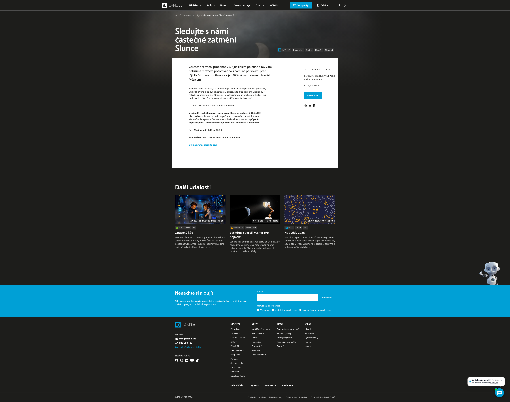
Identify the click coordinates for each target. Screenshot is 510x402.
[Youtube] (192, 360)
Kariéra (308, 346)
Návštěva (194, 5)
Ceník (254, 337)
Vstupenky (235, 354)
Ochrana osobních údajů (296, 397)
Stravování (235, 371)
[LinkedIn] (186, 360)
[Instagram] (181, 360)
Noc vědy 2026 (294, 233)
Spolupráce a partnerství (288, 329)
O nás (259, 5)
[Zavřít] (501, 380)
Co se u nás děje (242, 5)
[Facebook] (305, 105)
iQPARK (233, 342)
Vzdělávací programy (261, 329)
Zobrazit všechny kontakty (188, 347)
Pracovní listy (258, 333)
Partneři (280, 346)
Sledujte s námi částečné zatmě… (220, 15)
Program (234, 359)
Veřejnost (265, 309)
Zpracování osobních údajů (323, 397)
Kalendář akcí (237, 385)
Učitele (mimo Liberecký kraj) (317, 309)
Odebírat (327, 297)
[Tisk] (314, 105)
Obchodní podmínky (257, 397)
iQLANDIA (235, 329)
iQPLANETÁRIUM (238, 337)
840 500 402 (185, 342)
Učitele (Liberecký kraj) (286, 309)
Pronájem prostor (284, 337)
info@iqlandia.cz (187, 338)
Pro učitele (256, 342)
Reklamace (287, 385)
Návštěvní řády (275, 397)
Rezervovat (313, 95)
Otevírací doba (236, 363)
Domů (178, 15)
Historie (308, 329)
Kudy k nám (235, 367)
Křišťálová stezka (237, 376)
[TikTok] (197, 360)
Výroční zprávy (311, 337)
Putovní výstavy (284, 333)
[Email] (310, 105)
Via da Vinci (235, 333)
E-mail (260, 291)
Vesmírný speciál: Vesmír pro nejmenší (249, 235)
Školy (209, 5)
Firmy (223, 5)
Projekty (308, 342)
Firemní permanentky (286, 342)
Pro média (309, 333)
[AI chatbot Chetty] (499, 393)
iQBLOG (273, 5)
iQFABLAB (234, 346)
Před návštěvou (237, 350)
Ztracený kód (184, 233)
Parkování (256, 350)
